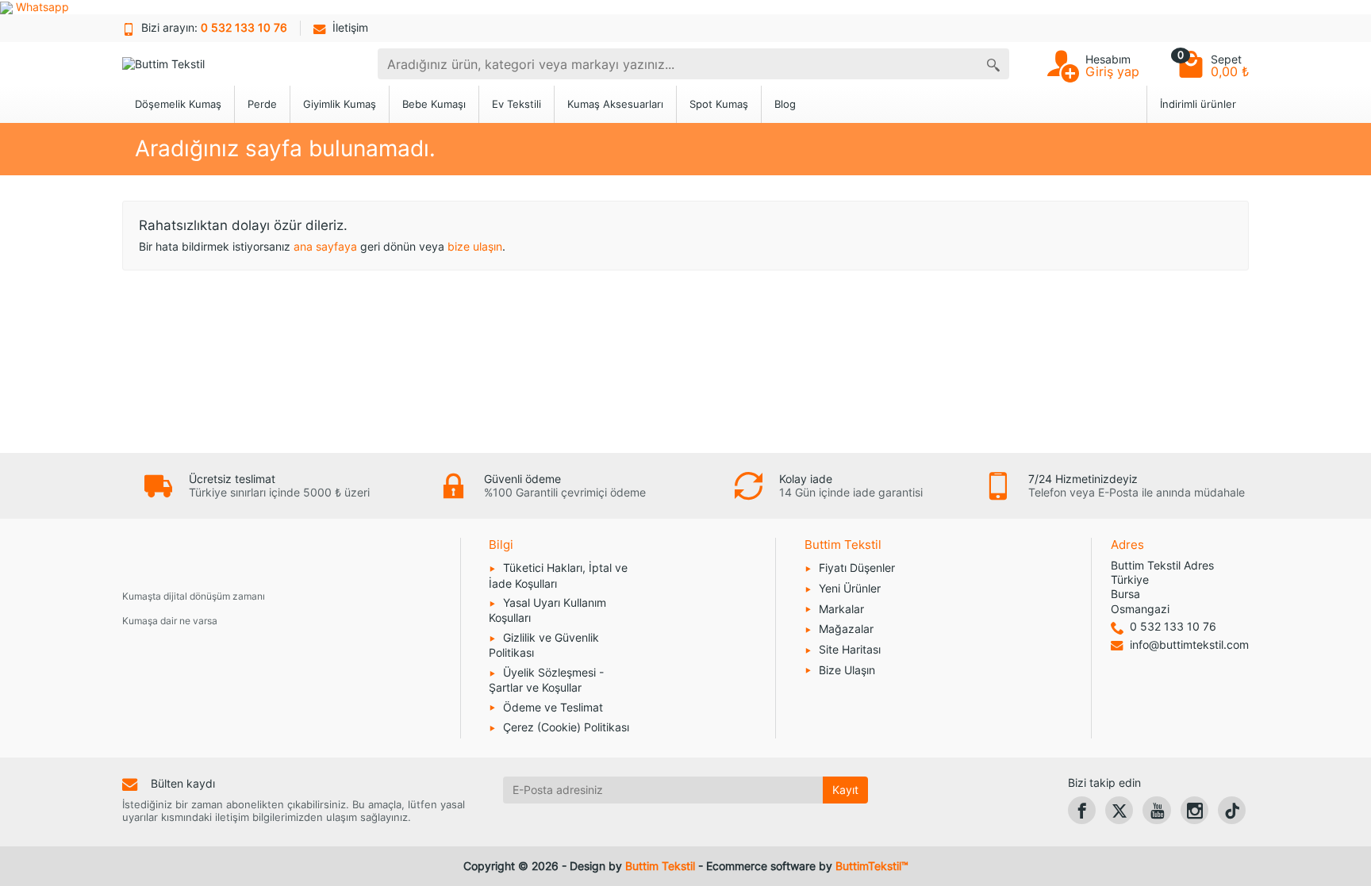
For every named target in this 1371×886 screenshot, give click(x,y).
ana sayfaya (325, 246)
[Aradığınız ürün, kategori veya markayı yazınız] (993, 63)
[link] (1082, 810)
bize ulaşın (474, 246)
